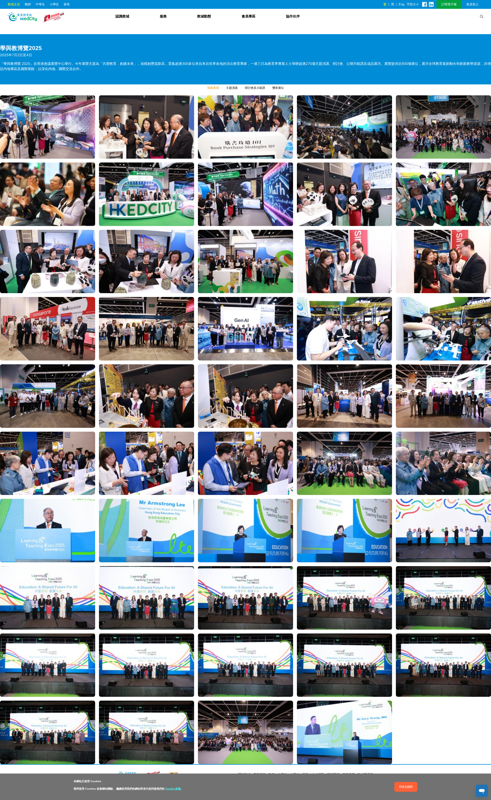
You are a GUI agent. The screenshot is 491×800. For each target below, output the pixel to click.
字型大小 (413, 4)
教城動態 (204, 16)
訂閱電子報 (449, 4)
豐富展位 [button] (278, 88)
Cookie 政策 (173, 788)
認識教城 (122, 16)
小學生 (54, 4)
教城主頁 (14, 4)
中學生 (40, 4)
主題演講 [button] (232, 88)
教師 (28, 4)
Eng (401, 4)
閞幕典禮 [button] (213, 88)
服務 (163, 16)
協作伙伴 (293, 16)
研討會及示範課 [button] (255, 88)
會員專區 (248, 16)
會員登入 (472, 4)
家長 (67, 4)
